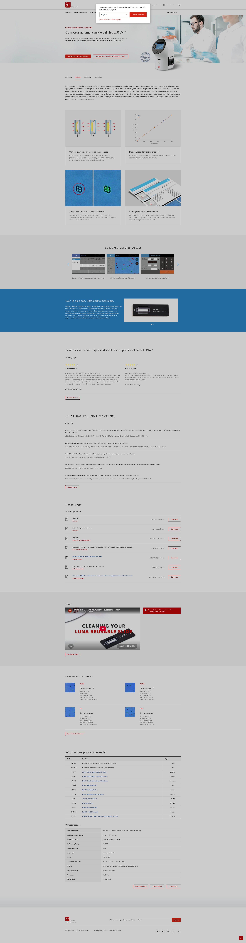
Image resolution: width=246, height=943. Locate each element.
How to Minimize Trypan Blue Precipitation (87, 557)
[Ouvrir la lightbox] (88, 264)
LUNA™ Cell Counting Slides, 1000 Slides (95, 781)
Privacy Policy (103, 930)
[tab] (162, 611)
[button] (168, 5)
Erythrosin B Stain (87, 803)
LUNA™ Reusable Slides (89, 790)
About (96, 930)
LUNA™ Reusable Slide (89, 785)
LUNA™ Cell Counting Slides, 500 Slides (94, 776)
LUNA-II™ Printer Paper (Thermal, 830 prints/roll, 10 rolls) (100, 816)
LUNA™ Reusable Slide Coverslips (93, 794)
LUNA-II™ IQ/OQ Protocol (90, 812)
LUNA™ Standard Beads (89, 807)
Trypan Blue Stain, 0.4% (90, 798)
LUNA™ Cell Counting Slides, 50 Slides (94, 772)
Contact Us (112, 930)
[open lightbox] (70, 687)
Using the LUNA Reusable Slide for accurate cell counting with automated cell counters (103, 576)
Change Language (138, 15)
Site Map (118, 930)
